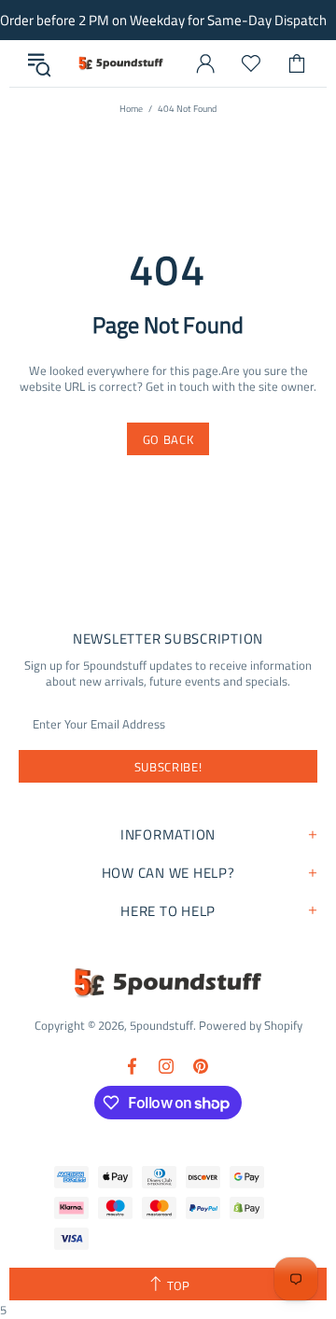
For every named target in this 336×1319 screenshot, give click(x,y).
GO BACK (168, 439)
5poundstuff (120, 63)
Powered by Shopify (250, 1026)
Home (131, 109)
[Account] (205, 63)
